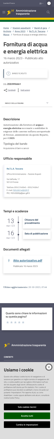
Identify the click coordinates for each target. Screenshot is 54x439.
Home (6, 28)
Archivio (7, 31)
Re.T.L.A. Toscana (37, 31)
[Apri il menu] (4, 12)
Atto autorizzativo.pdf (27, 260)
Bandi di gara (40, 28)
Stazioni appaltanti (22, 28)
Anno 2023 (20, 31)
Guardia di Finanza (9, 3)
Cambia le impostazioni (27, 424)
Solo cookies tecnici (27, 407)
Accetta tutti (27, 415)
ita (40, 3)
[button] (48, 12)
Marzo (6, 34)
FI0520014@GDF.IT (21, 190)
